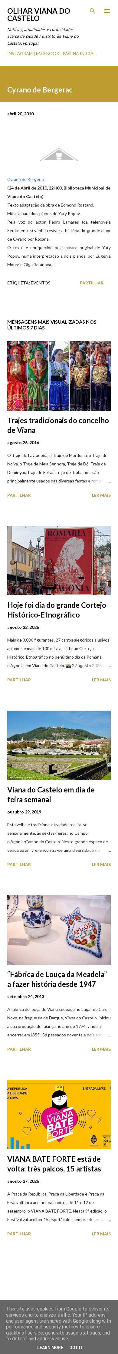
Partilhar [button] (91, 282)
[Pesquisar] (92, 11)
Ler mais (101, 495)
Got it (76, 1347)
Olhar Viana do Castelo (38, 14)
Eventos (41, 282)
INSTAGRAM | (21, 53)
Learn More (50, 1347)
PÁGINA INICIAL (79, 53)
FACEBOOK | (49, 53)
